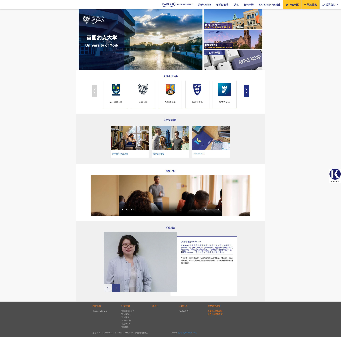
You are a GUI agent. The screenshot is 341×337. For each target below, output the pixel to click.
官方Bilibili (125, 324)
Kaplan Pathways (100, 311)
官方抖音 (125, 327)
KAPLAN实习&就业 (269, 4)
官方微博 (125, 317)
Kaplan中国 (183, 311)
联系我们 (330, 4)
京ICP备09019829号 (187, 333)
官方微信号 (126, 314)
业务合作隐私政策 (215, 314)
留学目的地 (222, 4)
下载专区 (294, 4)
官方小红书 (126, 320)
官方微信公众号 (127, 311)
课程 (236, 4)
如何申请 (249, 4)
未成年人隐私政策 (215, 311)
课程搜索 (312, 4)
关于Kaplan (204, 4)
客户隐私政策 (214, 306)
